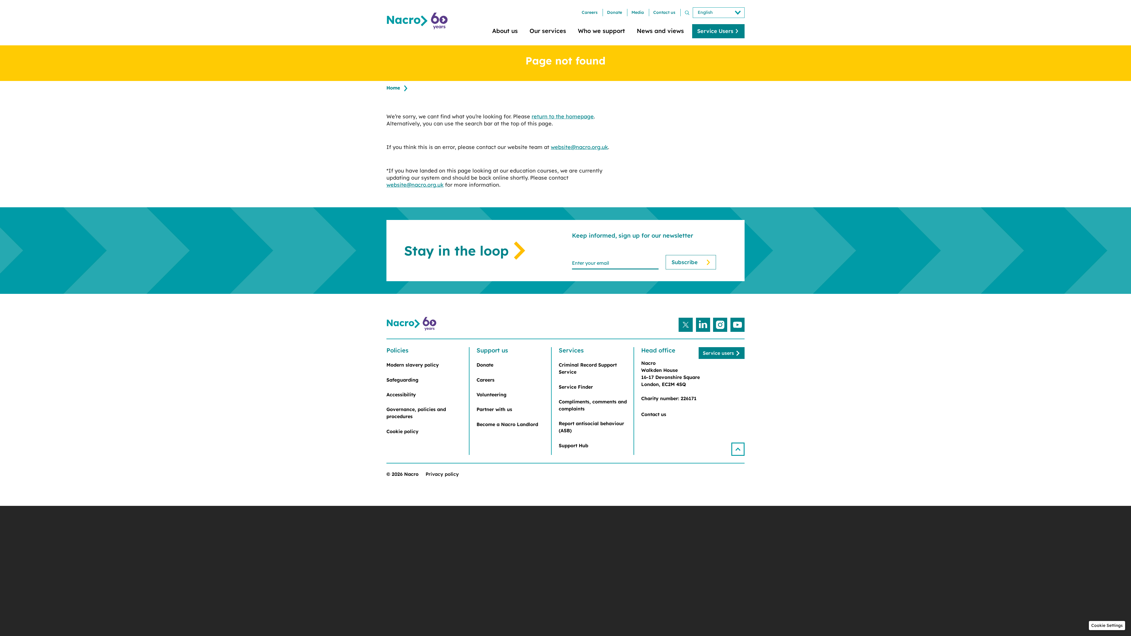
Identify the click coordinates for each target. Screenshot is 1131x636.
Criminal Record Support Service (588, 368)
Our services (548, 30)
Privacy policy (442, 474)
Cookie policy (402, 431)
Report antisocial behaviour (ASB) (591, 426)
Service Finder (576, 387)
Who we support (601, 30)
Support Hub (573, 445)
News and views (660, 30)
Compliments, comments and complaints (593, 405)
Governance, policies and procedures (416, 412)
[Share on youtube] (737, 325)
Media (637, 12)
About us (505, 30)
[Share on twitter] (686, 325)
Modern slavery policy (412, 365)
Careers (590, 12)
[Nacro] (418, 21)
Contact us (664, 12)
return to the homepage (563, 116)
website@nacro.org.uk (579, 147)
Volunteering (492, 395)
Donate (614, 12)
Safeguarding (402, 380)
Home (393, 88)
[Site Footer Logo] (412, 324)
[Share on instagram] (720, 325)
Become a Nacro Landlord (507, 424)
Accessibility (401, 395)
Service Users (715, 31)
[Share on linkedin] (703, 325)
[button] (738, 449)
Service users (718, 353)
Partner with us (494, 409)
